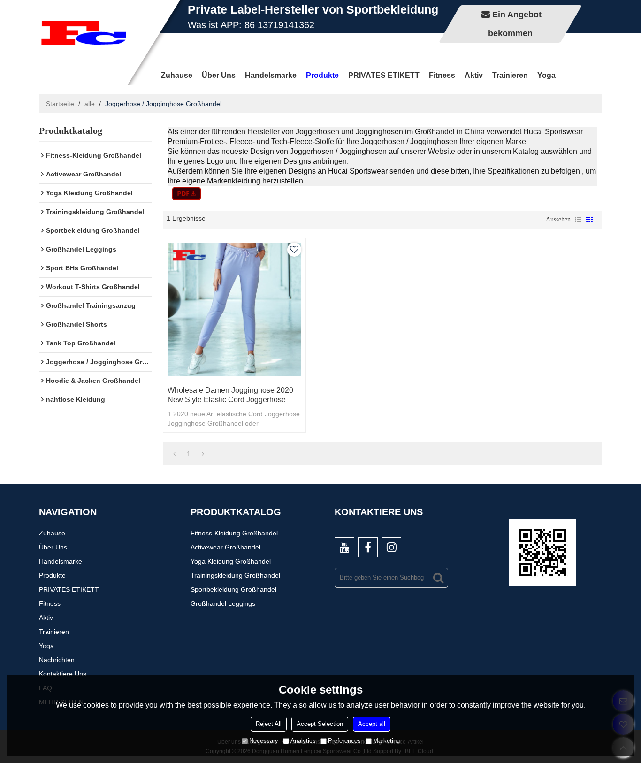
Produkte (322, 75)
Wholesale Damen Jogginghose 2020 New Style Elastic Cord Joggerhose (230, 395)
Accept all (371, 723)
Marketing (386, 740)
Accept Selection (320, 723)
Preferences (344, 740)
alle (89, 103)
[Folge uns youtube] (344, 547)
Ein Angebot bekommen (515, 24)
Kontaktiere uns (62, 674)
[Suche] (438, 577)
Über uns (219, 75)
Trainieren (510, 75)
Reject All (269, 723)
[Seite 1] (174, 454)
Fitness (442, 75)
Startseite (60, 103)
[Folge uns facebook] (368, 547)
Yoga (546, 75)
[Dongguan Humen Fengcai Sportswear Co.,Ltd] (83, 33)
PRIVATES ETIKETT (384, 75)
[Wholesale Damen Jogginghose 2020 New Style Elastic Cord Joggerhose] (234, 309)
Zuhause (176, 75)
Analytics (303, 740)
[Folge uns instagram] (391, 547)
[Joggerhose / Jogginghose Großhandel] (186, 193)
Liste (578, 219)
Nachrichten (57, 660)
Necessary (263, 740)
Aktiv (474, 75)
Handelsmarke (271, 75)
